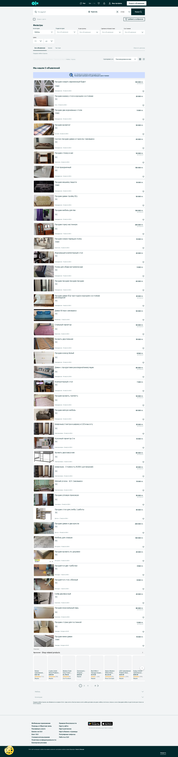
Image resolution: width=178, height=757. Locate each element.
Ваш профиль (117, 3)
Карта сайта (63, 726)
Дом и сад (40, 59)
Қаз (90, 3)
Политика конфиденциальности (44, 740)
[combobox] (61, 12)
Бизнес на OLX (37, 732)
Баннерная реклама (39, 743)
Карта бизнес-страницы (68, 732)
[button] (104, 3)
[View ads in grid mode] (144, 59)
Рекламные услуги (38, 729)
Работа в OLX (64, 737)
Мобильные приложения (41, 723)
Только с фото (41, 19)
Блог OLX (35, 734)
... (91, 686)
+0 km (122, 12)
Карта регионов (65, 729)
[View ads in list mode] (140, 59)
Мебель (46, 59)
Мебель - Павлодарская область (57, 59)
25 (95, 686)
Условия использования (41, 737)
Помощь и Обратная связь (42, 726)
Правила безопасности (68, 723)
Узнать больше (79, 749)
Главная (35, 59)
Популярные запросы (67, 734)
